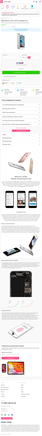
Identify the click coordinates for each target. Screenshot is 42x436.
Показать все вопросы (21, 128)
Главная (2, 18)
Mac (22, 389)
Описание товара (6, 144)
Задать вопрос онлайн (21, 130)
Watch (22, 391)
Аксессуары (23, 396)
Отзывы (4, 134)
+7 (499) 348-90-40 (8, 403)
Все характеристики (6, 138)
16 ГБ (23, 57)
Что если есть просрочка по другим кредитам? (13, 120)
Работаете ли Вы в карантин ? (9, 108)
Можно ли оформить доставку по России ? (12, 116)
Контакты (3, 396)
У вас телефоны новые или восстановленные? (13, 104)
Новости (2, 391)
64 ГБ (26, 57)
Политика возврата (5, 387)
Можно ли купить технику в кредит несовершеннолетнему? (16, 124)
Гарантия (3, 385)
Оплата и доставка (6, 141)
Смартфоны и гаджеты (25, 394)
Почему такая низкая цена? (8, 112)
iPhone (6, 18)
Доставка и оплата (4, 389)
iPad (22, 387)
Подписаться (10, 358)
